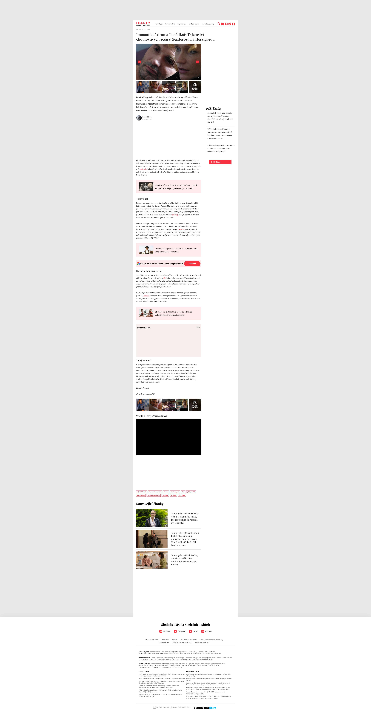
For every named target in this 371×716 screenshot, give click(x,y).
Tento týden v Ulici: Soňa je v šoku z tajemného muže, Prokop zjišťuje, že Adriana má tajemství (184, 518)
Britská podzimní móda (224, 658)
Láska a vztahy (194, 24)
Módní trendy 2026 (186, 653)
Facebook (166, 631)
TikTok (194, 631)
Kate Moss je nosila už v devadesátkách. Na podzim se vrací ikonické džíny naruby (208, 675)
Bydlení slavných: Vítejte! (170, 653)
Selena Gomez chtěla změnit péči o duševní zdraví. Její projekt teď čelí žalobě (208, 679)
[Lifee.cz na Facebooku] (222, 25)
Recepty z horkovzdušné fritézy (172, 667)
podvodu (143, 169)
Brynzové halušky (187, 665)
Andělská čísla (203, 652)
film (183, 492)
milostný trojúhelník (154, 495)
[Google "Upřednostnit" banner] (168, 266)
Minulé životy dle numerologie (174, 658)
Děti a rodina (170, 24)
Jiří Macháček (191, 492)
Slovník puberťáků (167, 652)
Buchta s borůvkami (200, 665)
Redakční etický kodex (189, 640)
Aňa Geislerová (141, 492)
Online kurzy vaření (152, 640)
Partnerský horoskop (180, 652)
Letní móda (197, 653)
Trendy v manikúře (157, 658)
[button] (218, 23)
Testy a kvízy (193, 652)
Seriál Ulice (211, 658)
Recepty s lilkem (175, 665)
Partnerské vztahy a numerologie (196, 658)
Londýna (146, 296)
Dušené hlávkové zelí (161, 665)
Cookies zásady (163, 642)
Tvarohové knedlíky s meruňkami (149, 667)
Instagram (181, 631)
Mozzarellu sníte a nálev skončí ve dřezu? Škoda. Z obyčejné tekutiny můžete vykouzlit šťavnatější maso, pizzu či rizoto (208, 697)
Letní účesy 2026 (185, 659)
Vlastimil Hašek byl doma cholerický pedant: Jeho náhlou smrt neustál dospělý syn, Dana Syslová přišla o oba (161, 682)
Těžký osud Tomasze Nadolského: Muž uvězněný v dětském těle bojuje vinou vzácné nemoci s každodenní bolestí (162, 675)
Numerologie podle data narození (150, 653)
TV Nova (173, 495)
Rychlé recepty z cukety (196, 664)
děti (164, 278)
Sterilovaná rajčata (157, 664)
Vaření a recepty (208, 24)
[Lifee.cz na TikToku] (229, 25)
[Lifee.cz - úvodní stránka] (143, 24)
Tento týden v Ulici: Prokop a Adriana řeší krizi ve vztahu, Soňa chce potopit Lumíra (184, 560)
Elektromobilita (208, 659)
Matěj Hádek (141, 495)
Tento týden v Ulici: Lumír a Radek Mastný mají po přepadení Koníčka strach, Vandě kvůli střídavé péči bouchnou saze (185, 539)
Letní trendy (206, 653)
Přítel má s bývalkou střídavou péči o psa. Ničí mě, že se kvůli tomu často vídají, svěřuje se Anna (160, 691)
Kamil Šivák (146, 117)
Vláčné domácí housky (146, 665)
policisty (175, 214)
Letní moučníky (197, 659)
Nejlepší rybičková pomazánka (215, 664)
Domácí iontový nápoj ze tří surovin (175, 664)
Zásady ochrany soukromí (182, 642)
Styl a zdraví (182, 24)
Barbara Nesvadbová (155, 492)
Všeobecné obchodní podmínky (211, 640)
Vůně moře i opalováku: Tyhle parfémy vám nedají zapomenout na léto (162, 678)
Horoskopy (159, 24)
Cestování (212, 652)
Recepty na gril (216, 653)
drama (166, 492)
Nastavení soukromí (202, 642)
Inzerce (174, 640)
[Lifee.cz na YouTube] (233, 25)
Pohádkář (165, 495)
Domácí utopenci (213, 665)
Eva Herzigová (175, 492)
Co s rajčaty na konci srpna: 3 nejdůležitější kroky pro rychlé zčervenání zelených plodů (205, 693)
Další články (216, 162)
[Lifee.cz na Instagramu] (226, 25)
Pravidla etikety (155, 652)
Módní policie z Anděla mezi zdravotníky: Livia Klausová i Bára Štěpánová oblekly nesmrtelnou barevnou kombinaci (159, 686)
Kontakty (165, 640)
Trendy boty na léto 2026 (148, 659)
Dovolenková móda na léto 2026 (168, 659)
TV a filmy (182, 495)
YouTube (208, 631)
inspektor (181, 229)
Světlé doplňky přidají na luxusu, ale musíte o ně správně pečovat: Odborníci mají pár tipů (221, 148)
